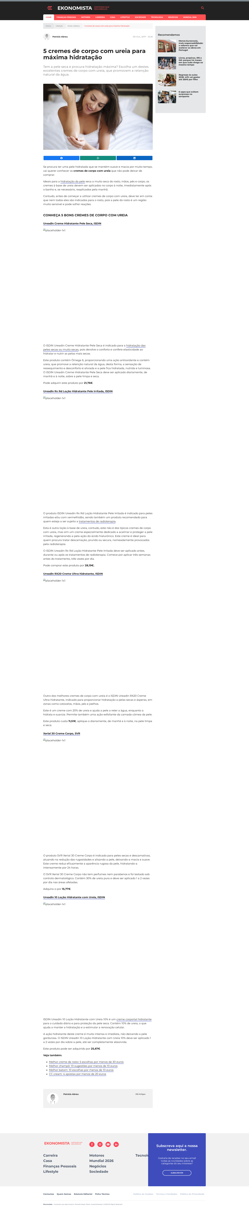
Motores (85, 17)
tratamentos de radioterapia (97, 521)
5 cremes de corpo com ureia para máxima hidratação (107, 26)
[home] (127, 8)
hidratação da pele (73, 181)
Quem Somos (64, 1194)
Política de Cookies (143, 1194)
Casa (112, 17)
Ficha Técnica (102, 1194)
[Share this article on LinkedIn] (134, 158)
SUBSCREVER (177, 1173)
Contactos (48, 1194)
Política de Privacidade (192, 1194)
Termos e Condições (166, 1194)
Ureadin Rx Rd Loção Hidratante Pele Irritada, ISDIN (78, 391)
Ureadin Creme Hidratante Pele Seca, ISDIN (72, 223)
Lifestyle (125, 17)
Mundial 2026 (190, 17)
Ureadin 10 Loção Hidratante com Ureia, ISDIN (74, 897)
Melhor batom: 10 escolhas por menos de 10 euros (81, 1070)
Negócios (173, 17)
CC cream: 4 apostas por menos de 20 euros (77, 1074)
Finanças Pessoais (66, 17)
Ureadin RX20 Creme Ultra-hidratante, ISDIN (73, 573)
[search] (202, 8)
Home (48, 17)
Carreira (100, 17)
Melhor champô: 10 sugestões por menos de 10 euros (83, 1066)
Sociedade (140, 17)
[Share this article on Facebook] (61, 158)
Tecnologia (157, 17)
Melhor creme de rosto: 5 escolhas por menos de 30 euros (86, 1062)
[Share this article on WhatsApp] (98, 158)
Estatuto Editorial (83, 1194)
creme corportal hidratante (134, 1019)
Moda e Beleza (74, 26)
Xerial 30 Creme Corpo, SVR (61, 733)
